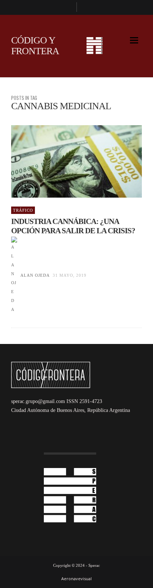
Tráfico (23, 210)
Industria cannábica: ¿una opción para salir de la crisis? (73, 226)
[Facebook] (67, 7)
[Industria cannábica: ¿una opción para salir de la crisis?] (64, 161)
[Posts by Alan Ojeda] (14, 275)
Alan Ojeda (34, 275)
